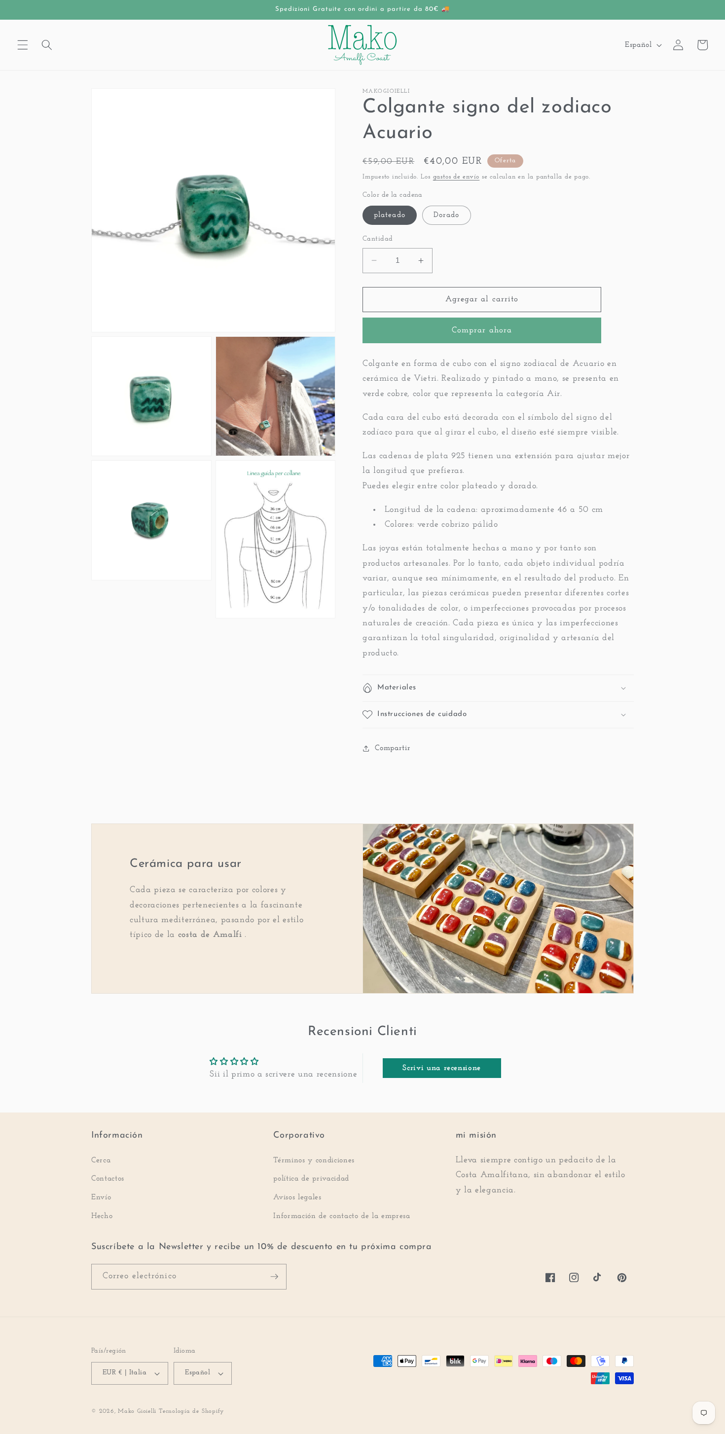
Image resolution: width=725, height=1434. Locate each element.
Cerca (100, 1160)
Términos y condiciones (314, 1160)
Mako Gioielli (137, 1411)
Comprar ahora (482, 330)
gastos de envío (456, 177)
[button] (23, 45)
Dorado (447, 215)
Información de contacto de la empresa (341, 1216)
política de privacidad (311, 1179)
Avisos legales (297, 1197)
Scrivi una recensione (441, 1068)
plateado (389, 215)
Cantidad (377, 239)
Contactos (107, 1179)
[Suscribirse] (274, 1277)
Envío (101, 1197)
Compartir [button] (392, 748)
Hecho (101, 1216)
